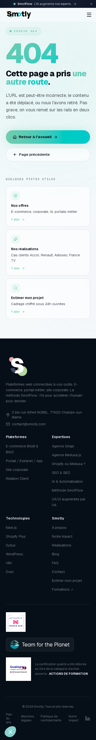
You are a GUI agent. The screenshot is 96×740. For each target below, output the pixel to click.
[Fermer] (91, 4)
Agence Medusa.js (66, 455)
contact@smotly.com (29, 424)
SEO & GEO (61, 472)
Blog (55, 554)
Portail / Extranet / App (24, 461)
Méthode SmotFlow (67, 490)
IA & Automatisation (67, 481)
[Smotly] (18, 15)
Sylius (11, 545)
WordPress (14, 554)
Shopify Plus (16, 536)
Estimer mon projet (67, 580)
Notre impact (62, 536)
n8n (9, 563)
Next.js (11, 527)
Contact (58, 572)
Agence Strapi (63, 446)
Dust (10, 572)
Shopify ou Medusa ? (68, 464)
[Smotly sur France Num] (16, 622)
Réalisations (61, 545)
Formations (62, 589)
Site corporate (17, 469)
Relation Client (17, 478)
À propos (59, 527)
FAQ (55, 563)
